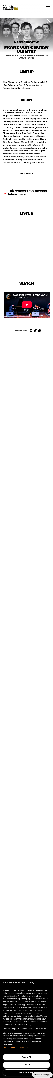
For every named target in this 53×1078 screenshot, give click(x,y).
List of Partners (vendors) (15, 1048)
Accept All (27, 1057)
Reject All (26, 1065)
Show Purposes (26, 1072)
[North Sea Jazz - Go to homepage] (10, 7)
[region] (26, 1028)
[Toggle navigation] (48, 7)
